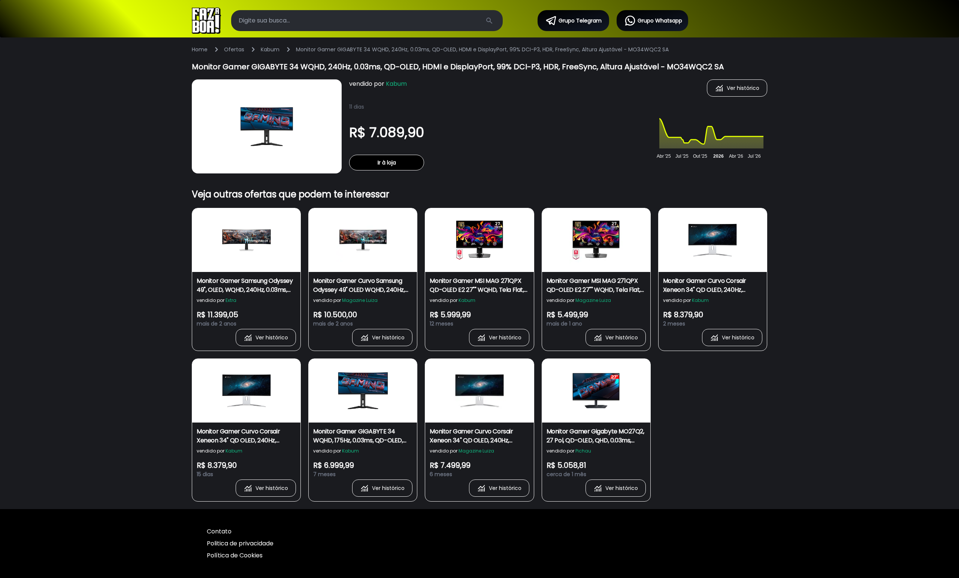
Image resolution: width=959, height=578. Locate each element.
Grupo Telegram (580, 20)
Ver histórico (743, 88)
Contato (219, 531)
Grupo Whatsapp (660, 20)
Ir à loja (387, 162)
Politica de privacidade (240, 543)
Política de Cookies (235, 555)
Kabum (270, 49)
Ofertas (234, 49)
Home (200, 49)
